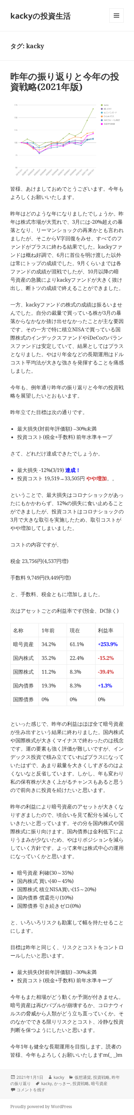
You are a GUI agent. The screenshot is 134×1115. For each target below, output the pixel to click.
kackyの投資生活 (40, 15)
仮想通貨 (83, 1077)
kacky (59, 1077)
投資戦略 (101, 1077)
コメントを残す (30, 1090)
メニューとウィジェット (116, 22)
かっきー (62, 1083)
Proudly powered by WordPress (41, 1106)
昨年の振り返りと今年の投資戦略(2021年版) (64, 81)
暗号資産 (99, 1083)
